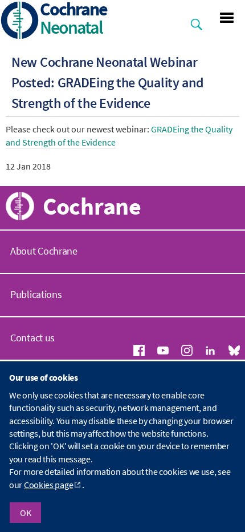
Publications (36, 294)
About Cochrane (43, 250)
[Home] (20, 21)
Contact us (32, 337)
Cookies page (48, 484)
